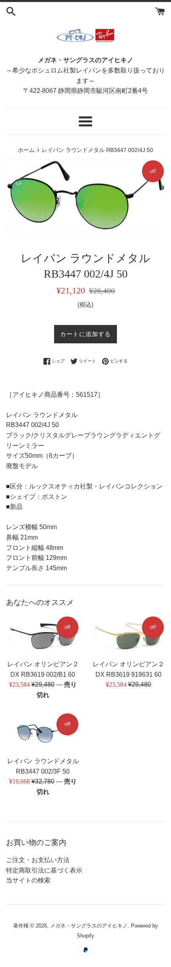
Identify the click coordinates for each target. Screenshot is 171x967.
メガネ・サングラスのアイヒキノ (89, 926)
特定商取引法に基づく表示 (44, 870)
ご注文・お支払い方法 (38, 860)
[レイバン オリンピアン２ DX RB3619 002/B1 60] (43, 635)
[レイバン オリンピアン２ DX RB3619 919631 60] (128, 635)
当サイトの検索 (28, 880)
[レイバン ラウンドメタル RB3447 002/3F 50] (43, 732)
